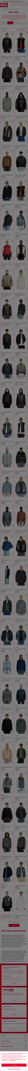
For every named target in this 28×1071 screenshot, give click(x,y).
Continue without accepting (14, 1068)
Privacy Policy (5, 1060)
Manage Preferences (16, 1059)
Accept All (14, 1065)
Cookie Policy (13, 1060)
